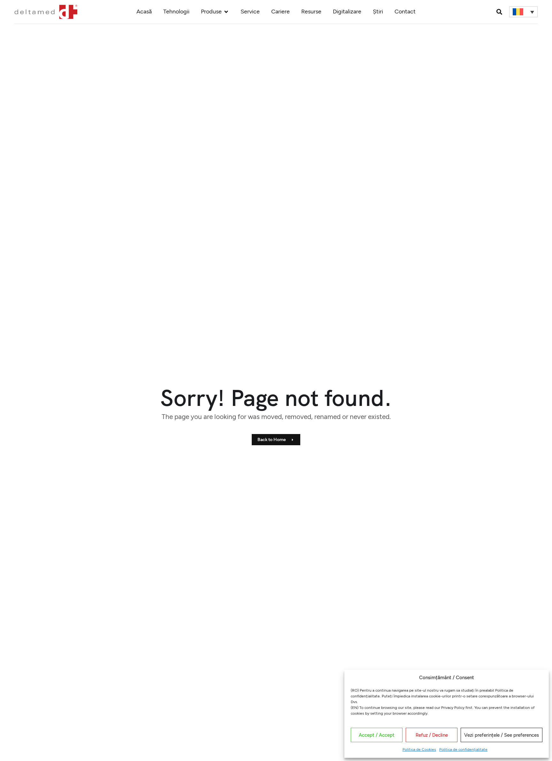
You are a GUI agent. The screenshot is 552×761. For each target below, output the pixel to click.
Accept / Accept (377, 735)
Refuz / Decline (432, 735)
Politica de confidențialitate (463, 749)
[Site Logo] (45, 11)
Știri (378, 11)
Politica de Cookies (419, 749)
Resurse (311, 11)
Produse (211, 11)
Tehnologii (176, 11)
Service (250, 11)
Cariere (280, 11)
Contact (405, 11)
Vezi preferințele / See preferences (501, 735)
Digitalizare (347, 11)
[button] (499, 11)
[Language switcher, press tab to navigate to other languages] (523, 11)
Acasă (144, 11)
